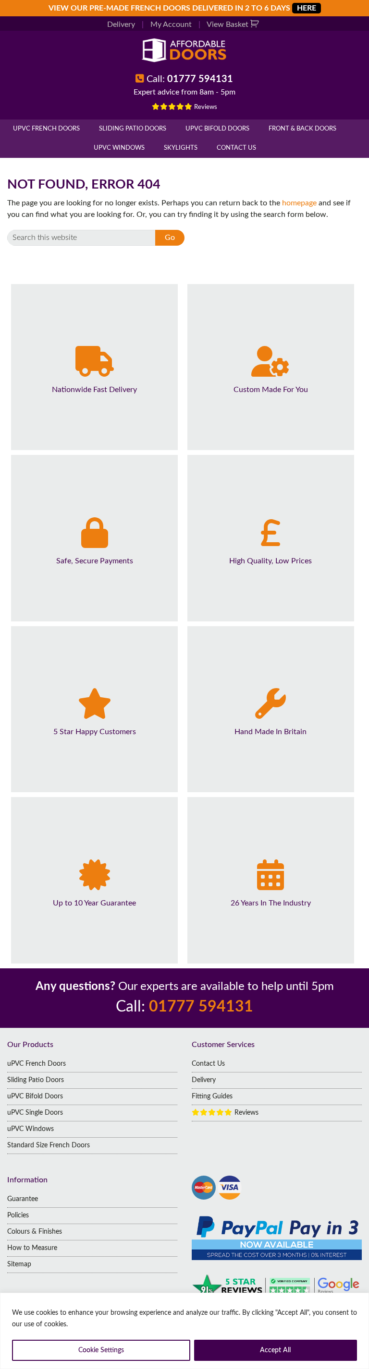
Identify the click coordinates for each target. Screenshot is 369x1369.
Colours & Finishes (34, 1231)
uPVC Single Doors (35, 1112)
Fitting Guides (212, 1096)
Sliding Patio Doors (132, 129)
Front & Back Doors (302, 129)
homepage (299, 203)
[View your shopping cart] (255, 24)
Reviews (205, 107)
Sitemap (19, 1264)
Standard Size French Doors (48, 1145)
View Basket (228, 24)
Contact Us (236, 148)
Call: (190, 79)
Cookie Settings (101, 1350)
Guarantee (22, 1199)
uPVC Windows (119, 148)
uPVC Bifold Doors (217, 129)
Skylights (180, 148)
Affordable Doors (184, 50)
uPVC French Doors (46, 129)
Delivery (121, 24)
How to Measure (32, 1248)
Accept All (275, 1350)
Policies (18, 1215)
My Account (171, 24)
